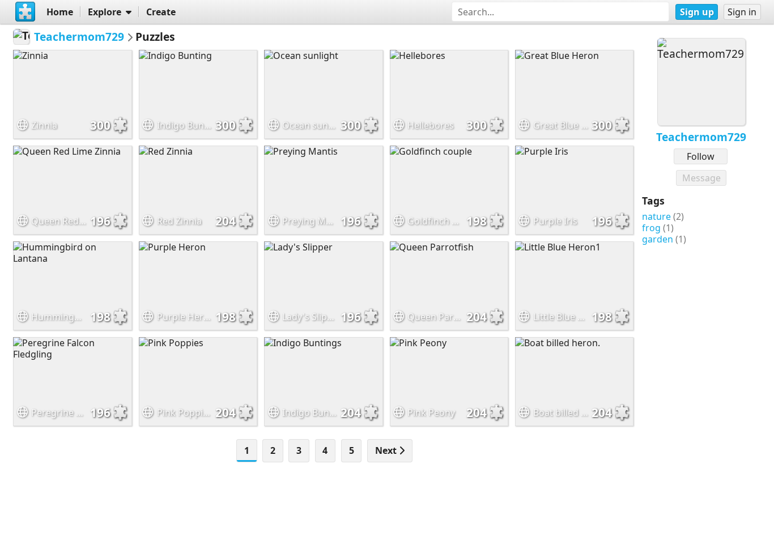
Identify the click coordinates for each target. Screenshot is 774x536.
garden (657, 239)
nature (656, 216)
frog (651, 228)
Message (701, 178)
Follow (701, 156)
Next (387, 450)
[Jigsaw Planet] (25, 12)
